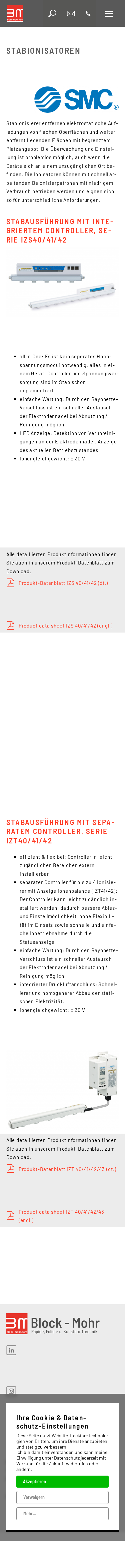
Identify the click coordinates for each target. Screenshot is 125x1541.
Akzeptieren (34, 1481)
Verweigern (34, 1497)
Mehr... (29, 1513)
